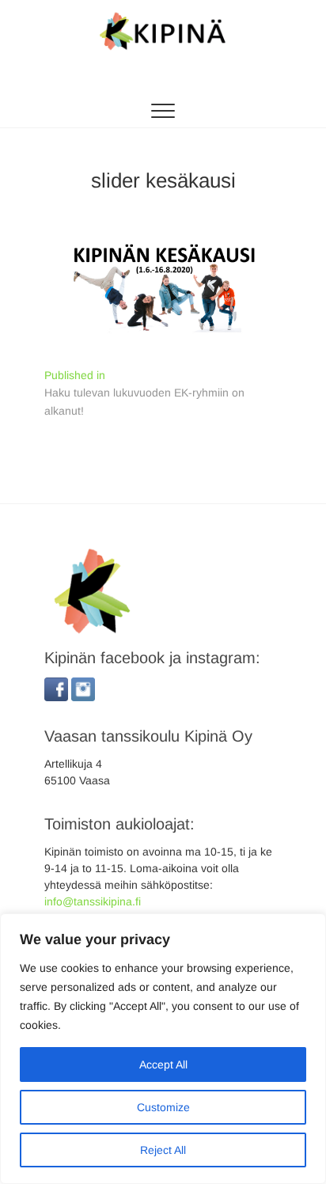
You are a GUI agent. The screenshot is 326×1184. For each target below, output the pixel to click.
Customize (163, 1107)
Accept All (163, 1064)
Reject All (163, 1150)
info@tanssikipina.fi (92, 901)
